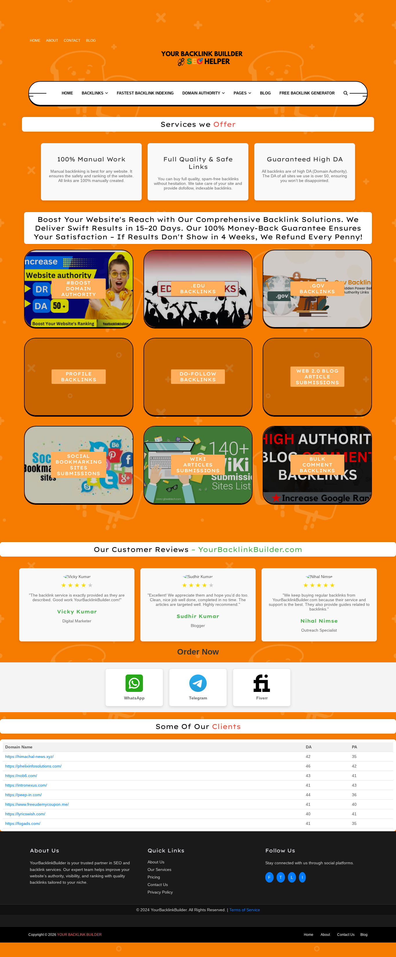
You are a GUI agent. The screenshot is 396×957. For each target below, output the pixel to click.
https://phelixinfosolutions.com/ (33, 766)
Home (35, 41)
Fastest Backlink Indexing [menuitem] (145, 93)
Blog (91, 41)
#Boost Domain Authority (78, 288)
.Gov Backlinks (317, 288)
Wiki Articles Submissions (198, 464)
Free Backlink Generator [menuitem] (307, 93)
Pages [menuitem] (240, 93)
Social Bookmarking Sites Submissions (78, 464)
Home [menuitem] (67, 93)
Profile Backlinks (79, 376)
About (52, 41)
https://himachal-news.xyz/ (29, 756)
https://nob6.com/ (21, 775)
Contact (72, 41)
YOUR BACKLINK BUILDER (79, 935)
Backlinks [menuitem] (92, 93)
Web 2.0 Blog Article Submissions (317, 376)
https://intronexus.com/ (26, 785)
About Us (156, 862)
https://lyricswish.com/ (25, 814)
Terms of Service (244, 909)
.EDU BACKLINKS (198, 288)
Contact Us (158, 884)
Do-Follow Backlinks (198, 376)
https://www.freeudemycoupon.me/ (37, 804)
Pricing (154, 877)
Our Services (159, 869)
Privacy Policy (160, 892)
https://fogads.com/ (22, 823)
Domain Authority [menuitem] (201, 93)
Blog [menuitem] (265, 93)
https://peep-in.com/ (23, 794)
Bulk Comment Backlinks (317, 464)
